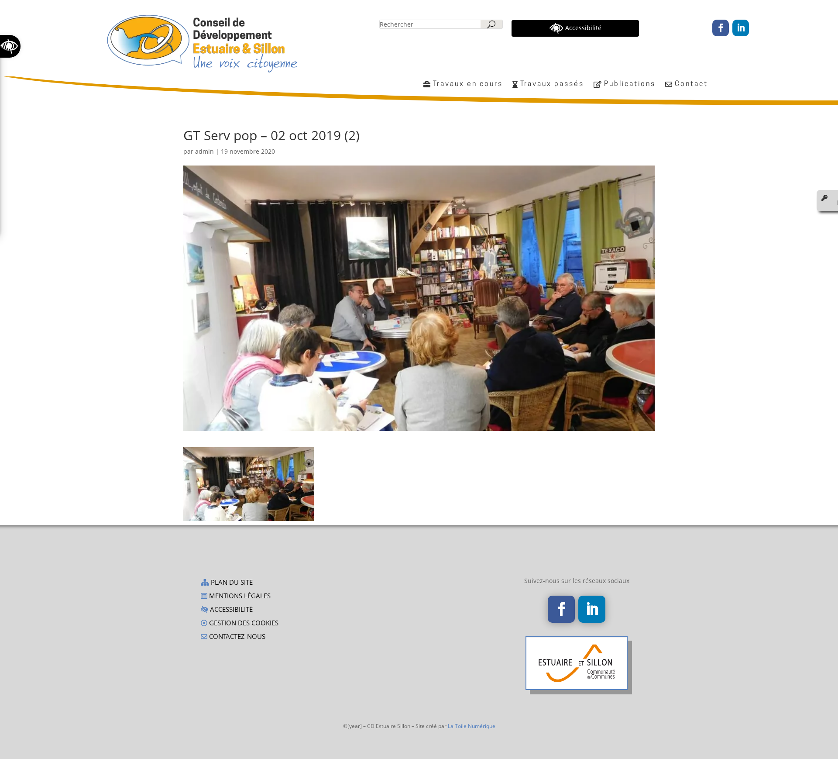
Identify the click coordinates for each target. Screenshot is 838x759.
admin (204, 151)
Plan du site (231, 582)
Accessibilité (230, 610)
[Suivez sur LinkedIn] (740, 28)
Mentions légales (239, 596)
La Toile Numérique (471, 726)
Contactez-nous (236, 637)
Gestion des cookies (242, 623)
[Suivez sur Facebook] (720, 28)
